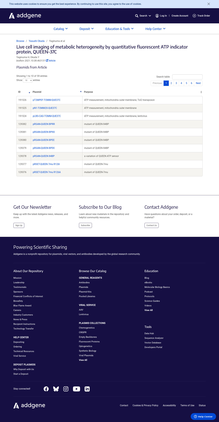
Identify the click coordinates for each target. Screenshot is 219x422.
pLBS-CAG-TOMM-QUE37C (47, 116)
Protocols (149, 296)
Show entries (28, 80)
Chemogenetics (87, 327)
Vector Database (153, 342)
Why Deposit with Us (23, 369)
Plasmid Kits (85, 291)
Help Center (153, 29)
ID (19, 92)
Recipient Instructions (24, 324)
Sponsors (18, 291)
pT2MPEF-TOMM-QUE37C (46, 100)
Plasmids (83, 287)
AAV (81, 309)
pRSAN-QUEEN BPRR (44, 124)
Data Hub (149, 333)
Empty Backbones (88, 337)
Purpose (88, 92)
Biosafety (18, 301)
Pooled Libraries (87, 296)
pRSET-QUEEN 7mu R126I (46, 164)
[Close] (207, 4)
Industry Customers (23, 314)
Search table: (163, 76)
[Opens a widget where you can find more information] (203, 417)
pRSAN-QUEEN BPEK (44, 148)
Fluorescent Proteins (89, 341)
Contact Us (151, 225)
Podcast (149, 291)
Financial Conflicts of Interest (28, 296)
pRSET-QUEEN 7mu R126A (47, 172)
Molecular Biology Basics (157, 287)
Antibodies (84, 282)
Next (198, 83)
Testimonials (19, 287)
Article (52, 60)
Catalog (59, 29)
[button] (143, 15)
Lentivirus (84, 314)
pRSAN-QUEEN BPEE (44, 140)
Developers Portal (153, 347)
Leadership (18, 282)
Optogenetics (85, 346)
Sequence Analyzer (154, 338)
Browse (20, 41)
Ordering (17, 346)
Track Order (203, 15)
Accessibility (169, 405)
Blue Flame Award (22, 305)
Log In (163, 15)
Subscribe (85, 225)
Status (202, 405)
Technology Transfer (23, 328)
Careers (17, 310)
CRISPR (82, 332)
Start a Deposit (20, 374)
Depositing (18, 342)
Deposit (85, 29)
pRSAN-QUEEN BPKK (44, 132)
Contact (124, 405)
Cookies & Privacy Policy (145, 405)
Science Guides (152, 301)
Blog (147, 278)
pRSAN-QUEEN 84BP (44, 156)
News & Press (20, 319)
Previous (157, 83)
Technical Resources (23, 351)
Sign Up (18, 225)
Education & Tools (117, 29)
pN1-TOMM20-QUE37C (45, 108)
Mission (17, 278)
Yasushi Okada (37, 41)
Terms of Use (187, 405)
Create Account (180, 15)
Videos (148, 305)
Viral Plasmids (86, 355)
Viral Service (19, 356)
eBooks (148, 282)
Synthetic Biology (87, 351)
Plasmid (37, 92)
